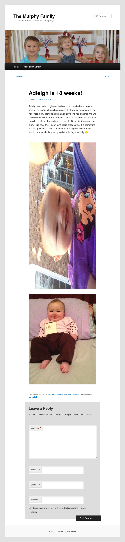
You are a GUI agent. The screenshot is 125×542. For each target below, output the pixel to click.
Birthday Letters (56, 394)
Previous (18, 76)
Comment (36, 427)
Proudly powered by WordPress (62, 531)
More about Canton (32, 66)
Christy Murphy (73, 394)
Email (35, 484)
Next (108, 76)
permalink (33, 397)
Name (35, 469)
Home (16, 66)
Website (34, 499)
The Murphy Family (34, 16)
